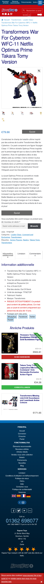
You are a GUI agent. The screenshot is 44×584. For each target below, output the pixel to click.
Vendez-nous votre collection (22, 454)
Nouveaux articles (22, 449)
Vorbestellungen (22, 387)
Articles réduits (22, 451)
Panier (22, 439)
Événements (22, 460)
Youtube (24, 510)
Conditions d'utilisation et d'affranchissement (22, 475)
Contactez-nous (5, 14)
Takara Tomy (35, 240)
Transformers (16, 20)
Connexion (8, 14)
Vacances (22, 492)
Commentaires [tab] (35, 254)
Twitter (32, 316)
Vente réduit (37, 2)
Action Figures (16, 240)
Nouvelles (11, 14)
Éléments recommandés (22, 446)
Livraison (22, 473)
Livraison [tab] (21, 253)
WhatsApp (12, 316)
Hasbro (26, 240)
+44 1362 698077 (13, 524)
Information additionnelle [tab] (8, 255)
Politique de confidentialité (22, 489)
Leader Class (28, 20)
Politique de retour (22, 478)
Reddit (10, 319)
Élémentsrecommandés (15, 2)
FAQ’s (22, 481)
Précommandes (26, 2)
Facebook (23, 316)
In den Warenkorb (22, 357)
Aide (22, 484)
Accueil (2, 14)
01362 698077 (22, 520)
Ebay (30, 510)
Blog (22, 465)
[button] (39, 71)
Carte (22, 544)
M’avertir (34, 226)
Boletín (22, 457)
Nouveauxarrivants (5, 2)
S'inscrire (22, 436)
